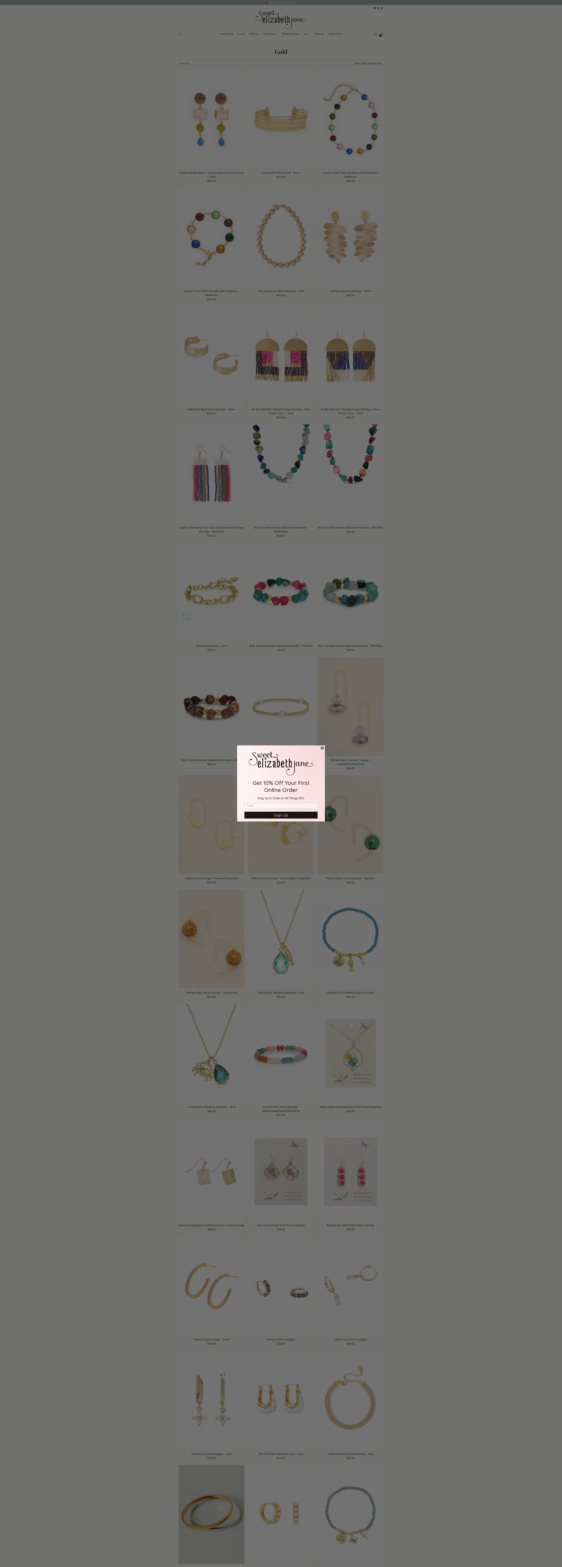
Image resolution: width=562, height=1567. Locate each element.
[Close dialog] (322, 748)
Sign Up (281, 815)
